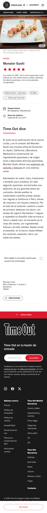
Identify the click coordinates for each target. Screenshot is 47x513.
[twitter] (19, 388)
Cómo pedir (32, 433)
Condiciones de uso (10, 431)
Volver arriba (26, 315)
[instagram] (5, 388)
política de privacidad (27, 369)
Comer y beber (34, 409)
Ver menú (23, 507)
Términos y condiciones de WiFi (10, 441)
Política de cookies (8, 419)
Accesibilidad (9, 426)
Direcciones (14, 298)
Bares (30, 467)
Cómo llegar (32, 421)
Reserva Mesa (8, 12)
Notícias (31, 458)
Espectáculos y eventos (34, 414)
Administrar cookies (9, 450)
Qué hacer (32, 462)
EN (29, 443)
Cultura (31, 472)
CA (29, 438)
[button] (41, 258)
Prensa (7, 406)
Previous (4, 31)
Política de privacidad (8, 411)
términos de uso (10, 369)
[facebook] (12, 388)
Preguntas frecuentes (32, 427)
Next (42, 31)
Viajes (30, 481)
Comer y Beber (21, 12)
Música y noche (34, 477)
